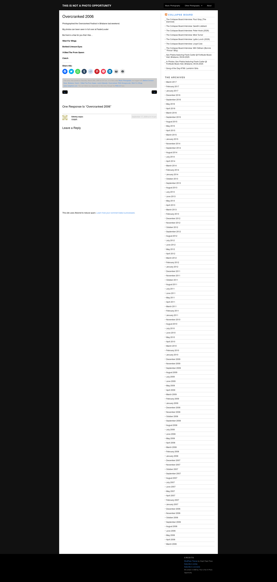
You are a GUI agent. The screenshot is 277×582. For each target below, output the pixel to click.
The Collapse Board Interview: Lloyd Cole (184, 43)
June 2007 (171, 486)
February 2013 (172, 213)
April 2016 (170, 108)
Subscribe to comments (192, 567)
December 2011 (173, 271)
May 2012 (170, 249)
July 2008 (170, 429)
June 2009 (171, 381)
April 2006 (170, 539)
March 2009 (171, 394)
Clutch (77, 83)
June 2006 (171, 530)
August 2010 (171, 323)
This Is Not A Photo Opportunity (86, 5)
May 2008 (170, 438)
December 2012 (173, 218)
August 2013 (171, 187)
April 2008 (170, 442)
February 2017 (172, 86)
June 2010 (171, 332)
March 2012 (171, 257)
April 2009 (170, 390)
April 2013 (170, 205)
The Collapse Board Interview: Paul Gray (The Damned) (186, 20)
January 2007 (172, 504)
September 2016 (173, 99)
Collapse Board (180, 14)
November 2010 (173, 319)
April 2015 (170, 130)
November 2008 (173, 412)
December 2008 (173, 407)
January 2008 (172, 456)
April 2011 (170, 301)
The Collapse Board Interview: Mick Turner (184, 34)
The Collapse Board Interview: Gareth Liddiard (186, 26)
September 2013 (173, 183)
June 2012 (171, 244)
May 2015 (170, 125)
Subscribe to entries (190, 564)
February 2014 (172, 169)
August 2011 (171, 284)
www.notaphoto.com (70, 86)
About (209, 5)
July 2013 (170, 191)
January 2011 (172, 315)
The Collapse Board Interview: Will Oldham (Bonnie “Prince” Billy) (188, 49)
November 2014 (173, 143)
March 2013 (171, 209)
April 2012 (170, 253)
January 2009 (172, 403)
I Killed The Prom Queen (88, 83)
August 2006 (171, 526)
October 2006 (172, 517)
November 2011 (173, 275)
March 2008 (171, 447)
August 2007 (171, 478)
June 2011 (171, 293)
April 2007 (170, 495)
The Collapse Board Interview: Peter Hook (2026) (187, 30)
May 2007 (170, 491)
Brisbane (71, 83)
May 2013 (170, 200)
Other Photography (191, 5)
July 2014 (170, 156)
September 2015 (173, 117)
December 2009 (173, 359)
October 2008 (172, 416)
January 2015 (172, 139)
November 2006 (173, 513)
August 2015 (171, 121)
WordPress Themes (190, 561)
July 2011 (170, 288)
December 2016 (173, 95)
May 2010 (170, 337)
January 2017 (172, 90)
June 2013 (171, 196)
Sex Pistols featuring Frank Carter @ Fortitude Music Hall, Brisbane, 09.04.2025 (189, 55)
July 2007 (170, 482)
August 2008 (171, 425)
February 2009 (172, 398)
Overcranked (113, 83)
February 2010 (172, 350)
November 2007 (173, 464)
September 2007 (173, 473)
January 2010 (172, 354)
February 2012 (172, 262)
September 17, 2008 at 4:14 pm (144, 116)
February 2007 (172, 500)
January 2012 (172, 266)
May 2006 (170, 535)
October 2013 (172, 178)
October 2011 (172, 279)
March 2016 (171, 112)
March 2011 (171, 306)
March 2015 (171, 134)
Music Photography (172, 5)
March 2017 (171, 81)
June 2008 (171, 434)
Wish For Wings (137, 83)
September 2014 (173, 147)
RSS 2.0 (118, 86)
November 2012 (173, 222)
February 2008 (172, 451)
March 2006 (171, 544)
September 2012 (173, 231)
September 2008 (173, 420)
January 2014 (172, 174)
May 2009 (170, 385)
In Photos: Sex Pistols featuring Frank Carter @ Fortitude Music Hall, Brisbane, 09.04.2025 (186, 62)
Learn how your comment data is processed (115, 212)
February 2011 (172, 310)
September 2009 (173, 368)
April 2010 (170, 341)
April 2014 (170, 161)
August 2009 (171, 372)
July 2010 (170, 328)
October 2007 (172, 469)
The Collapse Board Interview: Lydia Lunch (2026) (188, 39)
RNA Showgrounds (124, 83)
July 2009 (170, 376)
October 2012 (172, 227)
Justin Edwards (102, 83)
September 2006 (173, 522)
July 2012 (170, 240)
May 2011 (170, 297)
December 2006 (173, 508)
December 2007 (173, 460)
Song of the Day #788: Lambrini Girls (182, 68)
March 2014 (171, 165)
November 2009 (173, 363)
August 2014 (171, 152)
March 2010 (171, 345)
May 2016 (170, 103)
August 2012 (171, 235)
